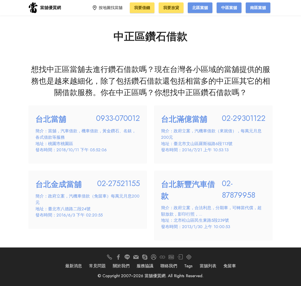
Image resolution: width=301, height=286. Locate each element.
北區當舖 (200, 8)
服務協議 (145, 266)
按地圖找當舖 (111, 8)
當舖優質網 (50, 8)
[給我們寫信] (136, 258)
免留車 (229, 266)
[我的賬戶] (180, 258)
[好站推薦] (162, 258)
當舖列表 (208, 266)
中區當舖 (229, 8)
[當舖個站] (171, 258)
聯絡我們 (168, 266)
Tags (188, 266)
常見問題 (97, 266)
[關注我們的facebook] (118, 258)
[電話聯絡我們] (109, 258)
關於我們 (121, 266)
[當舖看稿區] (188, 258)
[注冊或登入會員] (153, 258)
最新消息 (73, 266)
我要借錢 (142, 8)
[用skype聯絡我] (144, 258)
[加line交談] (127, 258)
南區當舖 (258, 8)
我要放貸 (171, 8)
